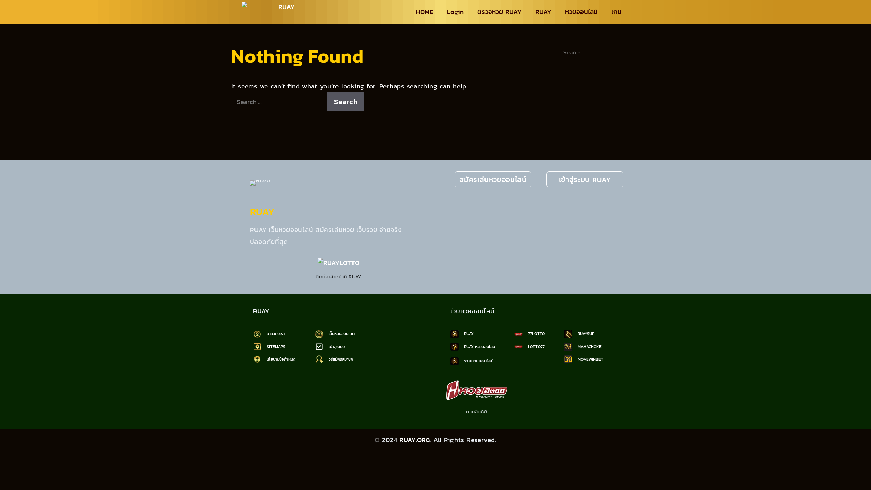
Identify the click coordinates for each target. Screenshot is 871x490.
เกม (616, 12)
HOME (424, 12)
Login (455, 12)
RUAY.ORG (414, 440)
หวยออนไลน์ (581, 12)
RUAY (543, 12)
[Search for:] (279, 102)
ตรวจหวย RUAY (499, 12)
